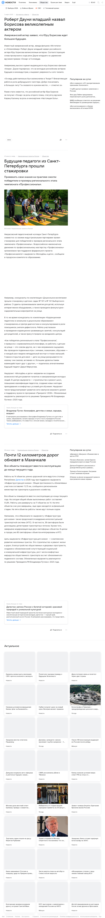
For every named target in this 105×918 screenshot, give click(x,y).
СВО (39, 8)
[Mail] (3, 2)
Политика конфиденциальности (69, 916)
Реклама (17, 916)
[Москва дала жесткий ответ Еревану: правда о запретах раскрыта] (19, 798)
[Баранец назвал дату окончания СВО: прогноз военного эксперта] (19, 667)
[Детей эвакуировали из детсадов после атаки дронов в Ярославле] (85, 897)
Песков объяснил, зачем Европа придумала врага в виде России (83, 461)
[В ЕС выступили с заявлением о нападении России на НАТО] (52, 897)
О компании (9, 916)
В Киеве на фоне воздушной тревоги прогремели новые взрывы (85, 478)
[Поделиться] (61, 139)
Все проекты (25, 916)
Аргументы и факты (22, 14)
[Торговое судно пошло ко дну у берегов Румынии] (19, 831)
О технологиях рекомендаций (49, 916)
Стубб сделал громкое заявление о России (84, 90)
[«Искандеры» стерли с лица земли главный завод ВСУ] (85, 864)
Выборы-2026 (13, 8)
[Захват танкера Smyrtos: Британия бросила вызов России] (85, 798)
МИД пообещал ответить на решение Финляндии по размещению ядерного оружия (85, 102)
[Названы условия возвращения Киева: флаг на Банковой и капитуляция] (19, 700)
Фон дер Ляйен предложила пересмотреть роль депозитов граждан (82, 96)
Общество (35, 14)
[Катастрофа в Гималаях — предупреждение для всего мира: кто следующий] (85, 700)
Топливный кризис (52, 8)
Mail (3, 916)
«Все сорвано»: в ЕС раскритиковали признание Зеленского (85, 84)
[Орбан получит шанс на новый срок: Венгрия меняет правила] (52, 700)
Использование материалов (88, 916)
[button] (36, 208)
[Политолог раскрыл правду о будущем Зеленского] (52, 667)
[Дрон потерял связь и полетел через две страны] (85, 667)
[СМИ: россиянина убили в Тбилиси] (52, 765)
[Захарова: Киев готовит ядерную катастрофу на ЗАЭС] (85, 831)
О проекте (36, 916)
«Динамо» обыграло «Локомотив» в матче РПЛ (84, 455)
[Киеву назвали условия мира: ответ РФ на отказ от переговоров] (85, 765)
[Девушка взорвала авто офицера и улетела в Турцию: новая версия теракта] (19, 765)
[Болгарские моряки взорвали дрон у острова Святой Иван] (19, 897)
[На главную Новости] (10, 2)
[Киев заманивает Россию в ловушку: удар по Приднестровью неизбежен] (19, 864)
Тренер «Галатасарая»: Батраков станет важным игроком (83, 472)
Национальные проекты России (28, 156)
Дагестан (20, 480)
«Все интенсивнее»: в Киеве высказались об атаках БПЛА (81, 107)
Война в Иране (27, 8)
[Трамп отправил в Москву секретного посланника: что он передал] (52, 831)
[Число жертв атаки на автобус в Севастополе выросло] (52, 864)
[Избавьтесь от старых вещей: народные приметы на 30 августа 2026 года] (52, 798)
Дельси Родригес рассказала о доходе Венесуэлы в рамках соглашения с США (82, 467)
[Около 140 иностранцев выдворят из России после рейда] (85, 733)
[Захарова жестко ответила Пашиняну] (19, 733)
